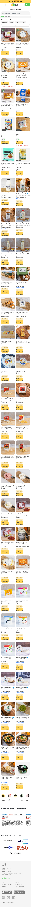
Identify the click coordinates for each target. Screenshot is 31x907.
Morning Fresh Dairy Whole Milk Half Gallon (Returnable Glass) (22, 224)
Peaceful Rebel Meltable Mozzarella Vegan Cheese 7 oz (7, 457)
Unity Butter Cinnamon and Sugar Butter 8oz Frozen (22, 44)
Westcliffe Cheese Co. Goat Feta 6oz (22, 313)
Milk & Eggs (4, 22)
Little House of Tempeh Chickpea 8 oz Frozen (21, 74)
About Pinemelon (19, 886)
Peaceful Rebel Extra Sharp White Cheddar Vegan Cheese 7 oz (8, 399)
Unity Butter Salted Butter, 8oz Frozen (7, 572)
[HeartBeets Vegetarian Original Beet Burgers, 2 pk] (23, 505)
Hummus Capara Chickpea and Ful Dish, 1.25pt (22, 748)
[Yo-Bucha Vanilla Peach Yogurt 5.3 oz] (23, 620)
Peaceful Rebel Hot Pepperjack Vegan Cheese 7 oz (8, 428)
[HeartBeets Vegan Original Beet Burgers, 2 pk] (8, 534)
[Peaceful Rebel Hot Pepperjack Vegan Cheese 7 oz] (8, 419)
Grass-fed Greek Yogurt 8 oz (22, 658)
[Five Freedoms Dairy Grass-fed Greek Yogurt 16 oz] (8, 679)
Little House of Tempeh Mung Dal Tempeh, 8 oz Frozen (7, 105)
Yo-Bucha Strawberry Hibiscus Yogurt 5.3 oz (6, 658)
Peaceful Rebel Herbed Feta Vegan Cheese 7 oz (22, 399)
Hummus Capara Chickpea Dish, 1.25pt (7, 748)
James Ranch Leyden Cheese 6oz (6, 342)
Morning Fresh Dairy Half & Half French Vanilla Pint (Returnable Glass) (22, 254)
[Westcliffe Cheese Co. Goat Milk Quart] (8, 185)
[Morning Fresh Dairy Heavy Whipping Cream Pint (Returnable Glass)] (8, 245)
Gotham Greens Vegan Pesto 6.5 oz (21, 778)
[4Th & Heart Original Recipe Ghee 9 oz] (23, 155)
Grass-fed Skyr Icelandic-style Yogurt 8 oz (22, 688)
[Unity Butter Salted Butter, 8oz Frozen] (8, 562)
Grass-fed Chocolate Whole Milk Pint (8, 224)
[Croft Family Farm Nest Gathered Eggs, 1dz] (23, 274)
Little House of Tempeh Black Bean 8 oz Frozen (22, 572)
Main (2, 16)
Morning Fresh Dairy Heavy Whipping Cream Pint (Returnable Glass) (8, 254)
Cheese (11, 22)
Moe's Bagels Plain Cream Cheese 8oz (7, 514)
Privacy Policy (18, 884)
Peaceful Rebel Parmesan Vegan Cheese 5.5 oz (22, 457)
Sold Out (5, 200)
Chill (17, 22)
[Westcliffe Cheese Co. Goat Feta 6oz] (23, 304)
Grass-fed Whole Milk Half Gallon (22, 194)
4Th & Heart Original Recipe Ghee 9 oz (23, 164)
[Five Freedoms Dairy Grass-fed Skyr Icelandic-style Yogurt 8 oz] (23, 679)
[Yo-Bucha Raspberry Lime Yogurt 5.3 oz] (23, 591)
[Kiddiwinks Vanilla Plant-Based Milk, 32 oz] (23, 96)
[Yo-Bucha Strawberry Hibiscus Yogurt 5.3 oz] (8, 649)
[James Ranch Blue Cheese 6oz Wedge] (8, 361)
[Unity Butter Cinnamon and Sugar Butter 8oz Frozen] (23, 35)
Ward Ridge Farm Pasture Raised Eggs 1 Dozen (7, 313)
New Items (22, 22)
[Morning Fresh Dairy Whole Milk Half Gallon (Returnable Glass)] (23, 215)
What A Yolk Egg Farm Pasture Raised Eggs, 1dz (7, 283)
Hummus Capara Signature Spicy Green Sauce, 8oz (22, 718)
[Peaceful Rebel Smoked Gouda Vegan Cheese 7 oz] (23, 419)
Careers (4, 886)
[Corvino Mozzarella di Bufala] (23, 124)
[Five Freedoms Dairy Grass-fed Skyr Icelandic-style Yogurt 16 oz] (8, 709)
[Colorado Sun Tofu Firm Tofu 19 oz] (8, 591)
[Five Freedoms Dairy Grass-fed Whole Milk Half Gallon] (23, 185)
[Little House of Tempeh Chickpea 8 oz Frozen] (23, 65)
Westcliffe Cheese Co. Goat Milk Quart (8, 194)
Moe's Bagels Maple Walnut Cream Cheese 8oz (23, 485)
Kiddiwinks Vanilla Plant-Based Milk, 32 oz (22, 105)
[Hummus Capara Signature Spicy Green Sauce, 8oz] (23, 709)
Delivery (17, 882)
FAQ (3, 882)
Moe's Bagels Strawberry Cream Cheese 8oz (7, 485)
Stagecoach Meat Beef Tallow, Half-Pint (21, 543)
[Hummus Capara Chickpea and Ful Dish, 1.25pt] (23, 739)
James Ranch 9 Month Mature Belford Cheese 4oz (23, 342)
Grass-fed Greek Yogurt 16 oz (7, 688)
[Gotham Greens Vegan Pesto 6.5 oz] (23, 769)
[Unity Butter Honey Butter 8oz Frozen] (8, 65)
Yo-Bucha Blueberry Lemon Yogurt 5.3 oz (8, 629)
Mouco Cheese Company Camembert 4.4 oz (22, 370)
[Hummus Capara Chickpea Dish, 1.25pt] (8, 739)
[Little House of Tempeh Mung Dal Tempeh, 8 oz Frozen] (8, 96)
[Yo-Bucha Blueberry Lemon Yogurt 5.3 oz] (8, 620)
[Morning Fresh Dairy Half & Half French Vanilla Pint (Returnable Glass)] (23, 245)
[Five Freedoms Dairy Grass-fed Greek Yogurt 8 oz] (23, 649)
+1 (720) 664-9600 (6, 878)
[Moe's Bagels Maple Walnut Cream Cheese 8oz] (23, 476)
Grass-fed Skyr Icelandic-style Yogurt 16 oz (7, 718)
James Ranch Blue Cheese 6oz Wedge (8, 370)
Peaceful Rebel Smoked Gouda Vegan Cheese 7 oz (22, 428)
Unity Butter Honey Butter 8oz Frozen (7, 74)
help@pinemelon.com (7, 877)
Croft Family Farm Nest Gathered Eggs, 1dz (21, 283)
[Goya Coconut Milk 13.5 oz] (8, 124)
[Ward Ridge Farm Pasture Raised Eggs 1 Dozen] (8, 304)
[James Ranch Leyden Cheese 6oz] (8, 332)
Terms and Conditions (7, 884)
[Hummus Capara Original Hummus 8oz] (8, 769)
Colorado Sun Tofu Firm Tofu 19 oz (7, 600)
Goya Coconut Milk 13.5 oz (7, 133)
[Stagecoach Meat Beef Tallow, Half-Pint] (23, 534)
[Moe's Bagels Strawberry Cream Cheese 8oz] (8, 476)
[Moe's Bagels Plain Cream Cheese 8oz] (8, 505)
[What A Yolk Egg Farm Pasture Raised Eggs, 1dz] (8, 274)
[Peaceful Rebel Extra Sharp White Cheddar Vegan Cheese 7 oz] (8, 390)
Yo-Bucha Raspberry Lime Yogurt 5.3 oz (22, 600)
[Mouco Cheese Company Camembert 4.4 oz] (23, 361)
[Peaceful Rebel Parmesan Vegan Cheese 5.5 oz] (23, 447)
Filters (16, 25)
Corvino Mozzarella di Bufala (21, 133)
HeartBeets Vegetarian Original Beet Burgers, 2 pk (22, 514)
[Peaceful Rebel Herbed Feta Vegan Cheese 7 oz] (23, 390)
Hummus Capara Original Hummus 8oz (7, 778)
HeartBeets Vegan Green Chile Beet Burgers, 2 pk (7, 44)
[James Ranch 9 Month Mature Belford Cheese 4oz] (23, 332)
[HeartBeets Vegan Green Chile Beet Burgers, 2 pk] (8, 35)
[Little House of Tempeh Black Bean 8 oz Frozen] (23, 562)
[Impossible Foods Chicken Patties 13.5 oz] (8, 155)
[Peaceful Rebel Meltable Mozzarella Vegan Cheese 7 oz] (8, 447)
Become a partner (6, 888)
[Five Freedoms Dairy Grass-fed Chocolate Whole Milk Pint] (8, 215)
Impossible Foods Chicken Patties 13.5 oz (7, 164)
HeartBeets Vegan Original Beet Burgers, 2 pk (7, 543)
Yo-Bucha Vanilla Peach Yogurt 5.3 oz (21, 629)
